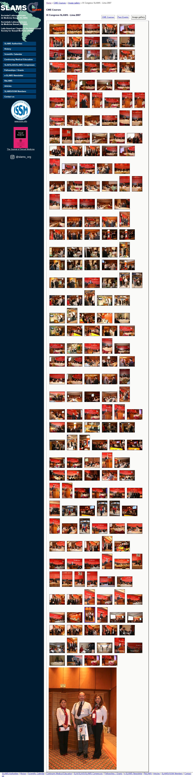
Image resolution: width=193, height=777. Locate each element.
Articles (7, 86)
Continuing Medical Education (18, 59)
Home (48, 3)
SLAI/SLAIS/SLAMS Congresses (19, 65)
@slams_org (23, 156)
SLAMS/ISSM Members (15, 91)
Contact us (9, 97)
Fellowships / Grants (14, 70)
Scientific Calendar (13, 54)
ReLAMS (8, 81)
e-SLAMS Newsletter (13, 75)
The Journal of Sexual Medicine (21, 149)
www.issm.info (20, 121)
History (7, 49)
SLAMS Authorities (13, 43)
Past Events (123, 17)
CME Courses (60, 3)
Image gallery (74, 3)
